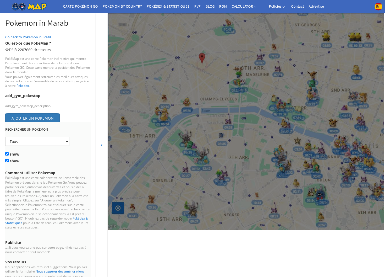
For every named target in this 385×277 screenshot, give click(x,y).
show (14, 154)
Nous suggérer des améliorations (60, 271)
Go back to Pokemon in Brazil (28, 37)
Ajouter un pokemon (33, 118)
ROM (223, 6)
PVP (197, 6)
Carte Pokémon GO (80, 6)
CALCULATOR (242, 6)
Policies (275, 6)
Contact (297, 6)
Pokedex (22, 85)
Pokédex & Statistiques (168, 6)
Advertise (316, 6)
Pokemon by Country (122, 6)
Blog (210, 6)
